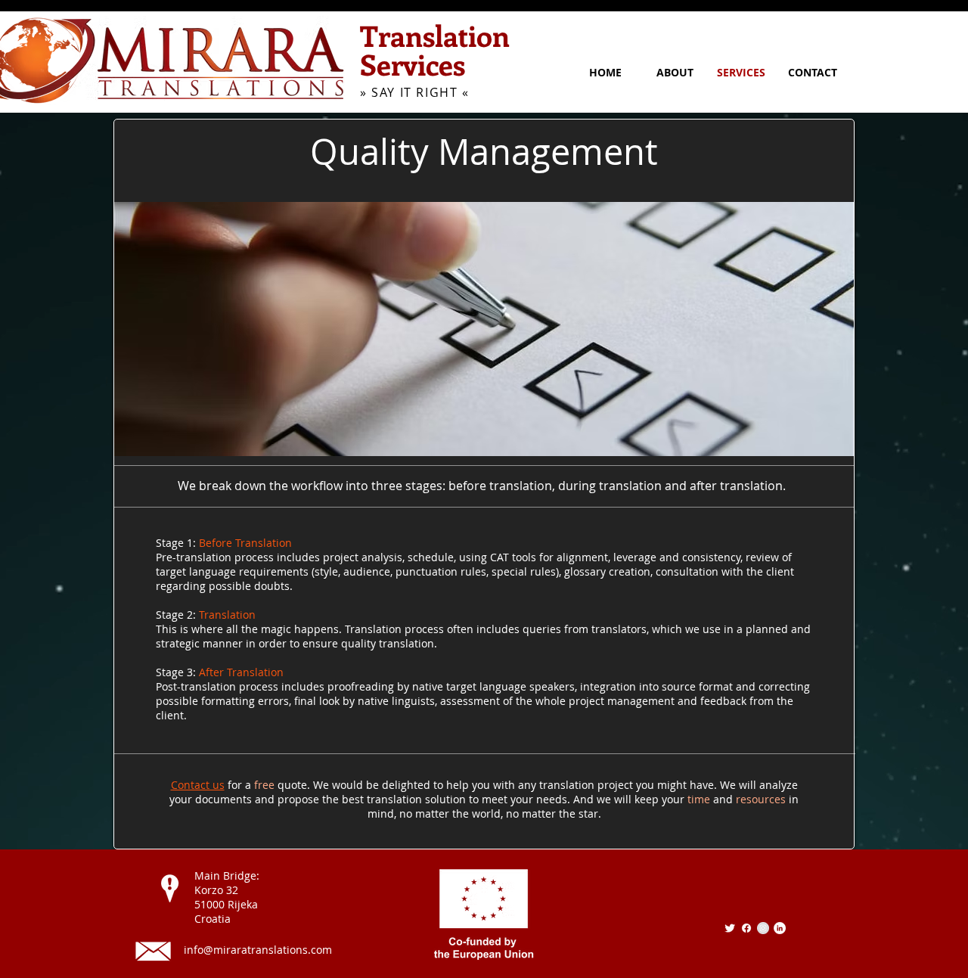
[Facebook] (746, 928)
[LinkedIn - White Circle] (780, 928)
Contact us (198, 785)
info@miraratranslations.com (258, 949)
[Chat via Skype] (748, 902)
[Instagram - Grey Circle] (763, 928)
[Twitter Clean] (730, 928)
